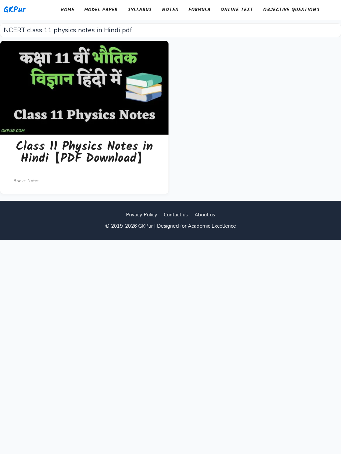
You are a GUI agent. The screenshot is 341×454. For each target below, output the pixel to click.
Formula (199, 10)
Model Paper (101, 10)
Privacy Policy (141, 214)
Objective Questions (291, 10)
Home (67, 10)
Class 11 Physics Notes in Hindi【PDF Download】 (84, 152)
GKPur (14, 10)
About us (204, 214)
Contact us (176, 214)
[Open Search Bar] (333, 10)
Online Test (236, 10)
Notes (170, 10)
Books (20, 180)
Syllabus (140, 10)
